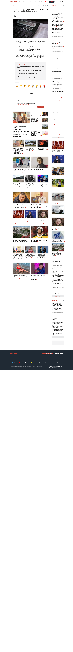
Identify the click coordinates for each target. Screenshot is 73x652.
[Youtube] (45, 1)
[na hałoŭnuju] (13, 1)
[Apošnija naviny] (63, 48)
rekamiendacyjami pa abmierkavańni (23, 104)
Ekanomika (27, 1)
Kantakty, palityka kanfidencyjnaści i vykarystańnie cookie (55, 367)
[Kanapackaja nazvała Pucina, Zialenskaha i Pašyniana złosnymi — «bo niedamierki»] (21, 271)
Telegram (14, 362)
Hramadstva (32, 1)
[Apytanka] (62, 342)
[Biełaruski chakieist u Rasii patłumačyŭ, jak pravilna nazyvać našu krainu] (39, 234)
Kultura (42, 1)
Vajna (23, 1)
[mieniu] (62, 1)
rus (60, 1)
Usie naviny (58, 137)
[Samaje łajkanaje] (63, 300)
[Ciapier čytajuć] (63, 5)
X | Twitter (46, 362)
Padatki (17, 82)
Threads (60, 362)
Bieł (56, 1)
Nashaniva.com (40, 5)
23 (36, 279)
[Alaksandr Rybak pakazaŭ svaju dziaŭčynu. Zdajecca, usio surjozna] (39, 120)
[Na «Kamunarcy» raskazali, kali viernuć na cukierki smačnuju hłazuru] (58, 236)
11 (37, 121)
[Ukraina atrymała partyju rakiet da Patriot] (58, 210)
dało (32, 14)
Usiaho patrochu (37, 1)
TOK (33, 362)
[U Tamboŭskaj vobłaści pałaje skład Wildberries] (42, 147)
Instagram (39, 362)
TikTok (28, 362)
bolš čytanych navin (58, 296)
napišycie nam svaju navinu (47, 353)
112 (40, 207)
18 (31, 257)
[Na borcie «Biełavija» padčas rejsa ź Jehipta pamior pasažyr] (30, 147)
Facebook (53, 362)
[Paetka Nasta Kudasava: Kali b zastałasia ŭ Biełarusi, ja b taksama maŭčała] (39, 114)
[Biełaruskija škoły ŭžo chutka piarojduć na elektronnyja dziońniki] (58, 172)
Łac (45, 6)
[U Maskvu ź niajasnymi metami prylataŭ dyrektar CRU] (30, 217)
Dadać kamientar (40, 106)
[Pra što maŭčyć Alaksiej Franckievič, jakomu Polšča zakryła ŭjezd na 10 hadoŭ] (39, 200)
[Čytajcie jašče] (43, 64)
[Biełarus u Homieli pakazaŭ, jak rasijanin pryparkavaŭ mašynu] (39, 126)
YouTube (21, 362)
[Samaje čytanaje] (63, 258)
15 (37, 241)
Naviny (20, 1)
